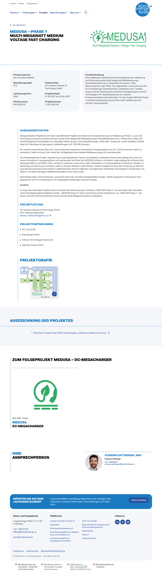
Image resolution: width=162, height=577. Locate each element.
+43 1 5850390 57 (111, 462)
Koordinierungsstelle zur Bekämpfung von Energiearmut (64, 533)
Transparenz (31, 3)
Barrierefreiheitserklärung (53, 551)
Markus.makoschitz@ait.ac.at (34, 215)
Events (13, 3)
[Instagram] (122, 522)
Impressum (18, 551)
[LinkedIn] (117, 522)
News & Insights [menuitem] (58, 12)
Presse (21, 3)
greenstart (54, 525)
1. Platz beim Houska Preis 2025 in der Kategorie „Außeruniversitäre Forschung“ (69, 333)
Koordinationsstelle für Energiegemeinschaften (60, 539)
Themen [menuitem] (14, 12)
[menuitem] (86, 13)
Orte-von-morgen (89, 521)
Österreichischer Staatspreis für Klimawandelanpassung (96, 526)
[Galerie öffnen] (39, 282)
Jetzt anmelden (138, 500)
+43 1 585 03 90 (20, 529)
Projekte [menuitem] (43, 12)
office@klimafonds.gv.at (24, 532)
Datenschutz (32, 551)
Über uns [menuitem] (74, 12)
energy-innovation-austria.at (62, 521)
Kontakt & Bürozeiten (23, 537)
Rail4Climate (87, 531)
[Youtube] (128, 522)
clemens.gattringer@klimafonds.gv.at (119, 464)
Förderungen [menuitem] (28, 12)
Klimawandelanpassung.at (61, 528)
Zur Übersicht (18, 25)
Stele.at (85, 535)
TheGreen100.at (89, 538)
